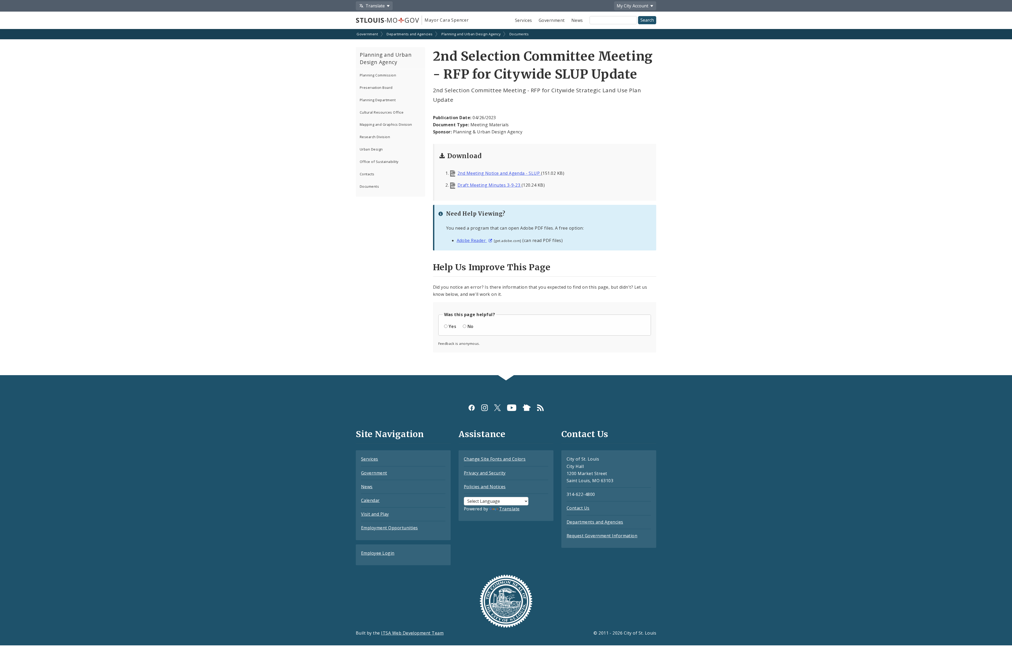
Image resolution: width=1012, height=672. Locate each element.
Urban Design (371, 149)
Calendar (370, 500)
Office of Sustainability (379, 161)
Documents (519, 34)
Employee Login (378, 553)
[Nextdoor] (527, 407)
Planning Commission (378, 75)
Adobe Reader (472, 240)
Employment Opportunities (389, 528)
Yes (452, 326)
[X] (497, 407)
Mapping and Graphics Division (386, 124)
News (577, 20)
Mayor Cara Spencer (447, 20)
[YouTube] (511, 407)
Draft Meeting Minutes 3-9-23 (490, 185)
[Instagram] (484, 407)
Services (523, 20)
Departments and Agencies (410, 34)
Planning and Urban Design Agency (470, 34)
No (471, 326)
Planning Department (378, 100)
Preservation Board (376, 87)
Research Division (375, 136)
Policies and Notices (485, 487)
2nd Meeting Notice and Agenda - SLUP (499, 173)
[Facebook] (471, 407)
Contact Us (578, 508)
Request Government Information (602, 536)
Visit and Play (375, 514)
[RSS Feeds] (540, 407)
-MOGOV (387, 20)
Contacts (367, 174)
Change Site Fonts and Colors (495, 459)
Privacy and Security (485, 473)
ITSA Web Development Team (412, 633)
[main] (506, 202)
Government (552, 20)
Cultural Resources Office (381, 112)
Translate (509, 509)
